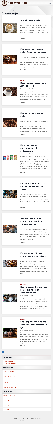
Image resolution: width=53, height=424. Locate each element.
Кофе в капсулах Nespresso (9, 387)
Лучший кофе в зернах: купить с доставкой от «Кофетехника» (31, 221)
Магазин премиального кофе (9, 363)
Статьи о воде (6, 397)
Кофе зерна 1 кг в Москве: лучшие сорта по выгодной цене (33, 325)
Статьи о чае (6, 405)
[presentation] (10, 28)
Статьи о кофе (23, 17)
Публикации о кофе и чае (9, 361)
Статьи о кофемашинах (8, 402)
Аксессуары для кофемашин (9, 378)
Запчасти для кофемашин (9, 376)
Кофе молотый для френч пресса (10, 385)
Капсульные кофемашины (9, 371)
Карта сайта (6, 409)
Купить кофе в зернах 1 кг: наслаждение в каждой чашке (33, 186)
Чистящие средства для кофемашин (11, 373)
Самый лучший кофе (30, 20)
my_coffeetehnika (25, 88)
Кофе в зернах (6, 382)
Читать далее (24, 38)
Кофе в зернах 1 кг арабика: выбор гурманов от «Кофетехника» (33, 290)
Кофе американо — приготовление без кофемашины (29, 148)
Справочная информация (9, 395)
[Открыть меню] (50, 3)
